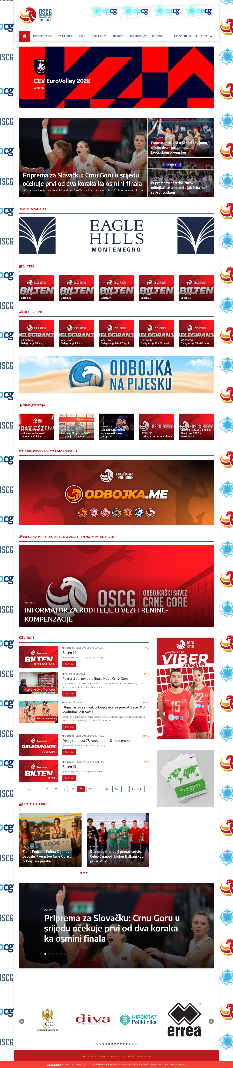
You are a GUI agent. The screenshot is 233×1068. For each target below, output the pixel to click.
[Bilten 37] (116, 288)
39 (90, 789)
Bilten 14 (69, 652)
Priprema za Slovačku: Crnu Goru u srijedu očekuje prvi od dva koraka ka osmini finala (112, 928)
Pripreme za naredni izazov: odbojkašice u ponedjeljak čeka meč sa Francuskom (179, 187)
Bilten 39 (26, 297)
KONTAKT (156, 36)
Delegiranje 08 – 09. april (195, 343)
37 (72, 789)
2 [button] (84, 872)
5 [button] (56, 954)
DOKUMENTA (99, 36)
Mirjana (68, 674)
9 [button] (67, 954)
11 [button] (127, 1044)
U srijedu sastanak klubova (156, 436)
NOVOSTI (118, 36)
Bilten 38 (66, 297)
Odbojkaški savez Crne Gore (137, 1056)
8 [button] (64, 954)
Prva (28, 789)
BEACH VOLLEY (138, 36)
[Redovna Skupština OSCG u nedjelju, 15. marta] (76, 427)
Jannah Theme (54, 1064)
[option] (116, 158)
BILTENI (28, 266)
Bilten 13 (69, 766)
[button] (21, 1021)
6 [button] (59, 954)
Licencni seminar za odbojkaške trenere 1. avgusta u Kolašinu (33, 433)
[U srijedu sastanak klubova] (156, 427)
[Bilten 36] (156, 288)
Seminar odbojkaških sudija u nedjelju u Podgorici (113, 433)
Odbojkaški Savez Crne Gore (78, 648)
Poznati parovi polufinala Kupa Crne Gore (95, 678)
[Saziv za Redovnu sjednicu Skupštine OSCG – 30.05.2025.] (196, 427)
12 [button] (130, 1044)
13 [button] (133, 1044)
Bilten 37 (106, 297)
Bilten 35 (186, 297)
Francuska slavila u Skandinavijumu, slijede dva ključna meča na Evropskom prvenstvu (179, 147)
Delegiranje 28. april (72, 343)
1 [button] (81, 873)
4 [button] (53, 954)
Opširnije (69, 664)
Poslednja (137, 789)
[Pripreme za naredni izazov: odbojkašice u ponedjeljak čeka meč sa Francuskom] (181, 177)
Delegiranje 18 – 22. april (155, 343)
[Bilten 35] (196, 288)
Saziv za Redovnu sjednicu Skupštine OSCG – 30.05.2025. (196, 433)
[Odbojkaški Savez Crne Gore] (35, 15)
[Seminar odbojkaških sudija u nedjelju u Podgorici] (116, 427)
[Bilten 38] (76, 288)
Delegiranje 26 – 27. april (115, 343)
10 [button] (70, 954)
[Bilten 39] (36, 288)
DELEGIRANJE (33, 312)
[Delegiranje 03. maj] (36, 333)
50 (116, 789)
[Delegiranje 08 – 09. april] (196, 333)
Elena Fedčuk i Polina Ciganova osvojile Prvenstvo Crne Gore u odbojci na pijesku (47, 856)
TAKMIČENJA (65, 36)
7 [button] (61, 954)
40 (107, 789)
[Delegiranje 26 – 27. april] (116, 333)
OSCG (82, 36)
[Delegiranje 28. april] (76, 333)
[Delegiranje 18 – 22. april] (156, 333)
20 (47, 789)
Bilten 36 (146, 297)
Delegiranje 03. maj (32, 343)
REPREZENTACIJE (42, 36)
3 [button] (87, 872)
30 (56, 789)
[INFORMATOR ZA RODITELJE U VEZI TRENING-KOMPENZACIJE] (116, 586)
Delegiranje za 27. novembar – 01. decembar (96, 740)
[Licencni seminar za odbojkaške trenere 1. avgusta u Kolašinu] (36, 427)
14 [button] (136, 1044)
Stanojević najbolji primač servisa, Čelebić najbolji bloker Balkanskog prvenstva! (117, 856)
